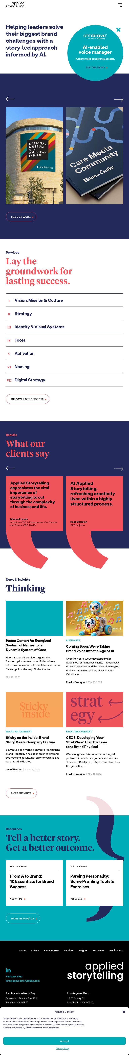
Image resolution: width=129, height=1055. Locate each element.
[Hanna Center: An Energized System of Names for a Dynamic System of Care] (34, 643)
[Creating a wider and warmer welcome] (34, 155)
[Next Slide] (117, 99)
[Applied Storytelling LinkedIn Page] (8, 971)
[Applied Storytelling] (95, 972)
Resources (98, 950)
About (22, 950)
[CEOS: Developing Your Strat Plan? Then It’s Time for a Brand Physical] (94, 735)
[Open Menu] (120, 5)
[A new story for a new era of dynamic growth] (94, 155)
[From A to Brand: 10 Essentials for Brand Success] (34, 883)
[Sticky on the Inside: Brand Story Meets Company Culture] (34, 735)
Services (68, 950)
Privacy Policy (62, 1048)
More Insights (21, 793)
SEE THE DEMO (95, 67)
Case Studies (51, 950)
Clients (35, 950)
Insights (83, 950)
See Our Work (21, 216)
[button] (124, 1012)
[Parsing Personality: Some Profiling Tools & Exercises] (94, 883)
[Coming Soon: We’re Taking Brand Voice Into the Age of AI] (94, 643)
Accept (64, 1041)
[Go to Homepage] (15, 5)
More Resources (23, 918)
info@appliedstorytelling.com (23, 980)
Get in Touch (116, 950)
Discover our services (27, 398)
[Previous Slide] (12, 99)
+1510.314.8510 (14, 976)
